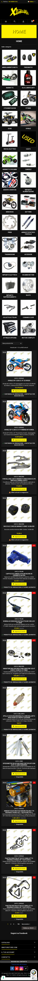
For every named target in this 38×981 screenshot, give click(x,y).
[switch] (33, 978)
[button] (34, 3)
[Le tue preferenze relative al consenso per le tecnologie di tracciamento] (3, 977)
